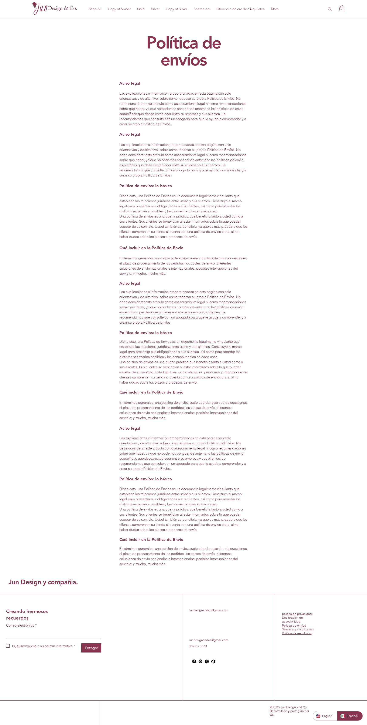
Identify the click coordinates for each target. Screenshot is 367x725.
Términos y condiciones (298, 629)
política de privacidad (297, 614)
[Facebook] (194, 661)
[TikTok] (213, 661)
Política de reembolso (297, 633)
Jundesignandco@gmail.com (208, 610)
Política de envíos (294, 625)
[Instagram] (200, 661)
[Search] (329, 9)
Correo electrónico (21, 625)
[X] (207, 661)
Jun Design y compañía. (43, 582)
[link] (341, 8)
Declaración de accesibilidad (292, 619)
